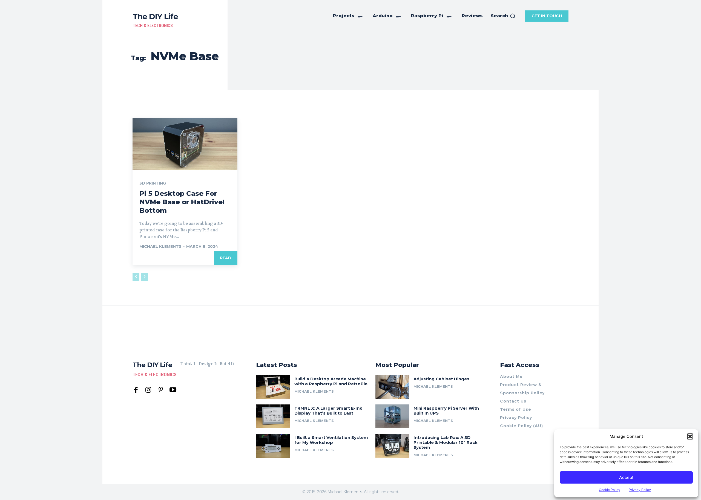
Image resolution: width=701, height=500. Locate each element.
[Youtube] (172, 390)
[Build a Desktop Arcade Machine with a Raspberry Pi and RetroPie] (273, 387)
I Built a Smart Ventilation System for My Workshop (331, 440)
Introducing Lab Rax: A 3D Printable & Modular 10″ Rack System (445, 442)
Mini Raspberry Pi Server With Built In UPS (446, 411)
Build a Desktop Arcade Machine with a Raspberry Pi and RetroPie (330, 381)
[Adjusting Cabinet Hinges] (392, 387)
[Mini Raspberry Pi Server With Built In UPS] (392, 416)
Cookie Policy (609, 490)
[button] (690, 436)
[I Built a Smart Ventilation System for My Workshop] (273, 446)
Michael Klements (160, 246)
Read (225, 257)
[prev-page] (136, 277)
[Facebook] (136, 390)
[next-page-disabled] (144, 277)
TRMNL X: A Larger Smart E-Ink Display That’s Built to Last (328, 411)
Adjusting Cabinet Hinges (441, 378)
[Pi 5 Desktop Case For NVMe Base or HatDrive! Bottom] (185, 144)
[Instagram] (148, 390)
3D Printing (152, 183)
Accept (626, 477)
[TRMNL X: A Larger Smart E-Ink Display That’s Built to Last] (273, 416)
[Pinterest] (160, 390)
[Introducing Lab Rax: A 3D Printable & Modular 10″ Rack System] (392, 446)
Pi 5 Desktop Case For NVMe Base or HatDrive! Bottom (182, 201)
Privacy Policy (640, 490)
